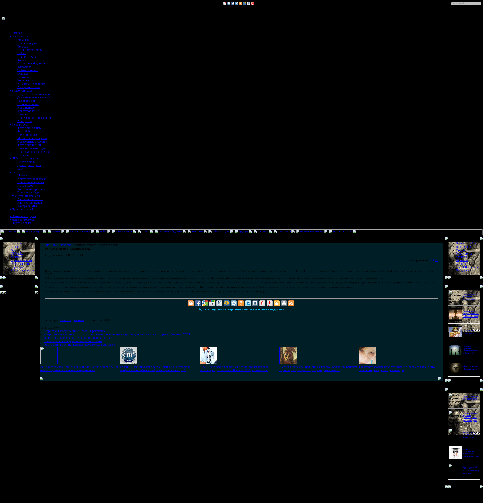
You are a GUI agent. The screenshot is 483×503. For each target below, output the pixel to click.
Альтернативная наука (31, 178)
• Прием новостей (21, 209)
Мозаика (22, 175)
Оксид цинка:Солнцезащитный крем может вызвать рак (80, 344)
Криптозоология (28, 111)
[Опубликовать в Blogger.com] (191, 303)
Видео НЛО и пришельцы (34, 94)
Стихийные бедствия (31, 63)
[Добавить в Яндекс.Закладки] (262, 303)
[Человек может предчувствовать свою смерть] (288, 363)
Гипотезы (23, 77)
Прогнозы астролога (30, 182)
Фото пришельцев (29, 128)
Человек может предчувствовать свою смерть (73, 341)
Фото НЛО (24, 131)
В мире (22, 114)
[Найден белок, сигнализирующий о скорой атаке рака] (208, 363)
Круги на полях (27, 134)
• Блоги (14, 172)
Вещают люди (26, 161)
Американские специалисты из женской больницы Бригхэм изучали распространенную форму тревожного (318, 368)
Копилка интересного (31, 189)
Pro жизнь (23, 39)
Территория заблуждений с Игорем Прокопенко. (75, 331)
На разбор (23, 155)
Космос (22, 60)
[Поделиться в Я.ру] (224, 3)
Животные (24, 66)
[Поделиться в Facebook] (232, 3)
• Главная (16, 33)
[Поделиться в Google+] (252, 3)
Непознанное (26, 107)
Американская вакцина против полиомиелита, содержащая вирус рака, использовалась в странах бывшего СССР (117, 334)
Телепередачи (26, 100)
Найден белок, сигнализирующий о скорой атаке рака (78, 337)
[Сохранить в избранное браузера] (277, 303)
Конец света (25, 80)
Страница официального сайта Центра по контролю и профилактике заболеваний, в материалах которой (155, 368)
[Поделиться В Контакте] (228, 3)
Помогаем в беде (28, 192)
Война (21, 53)
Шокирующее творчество (33, 151)
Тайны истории (27, 70)
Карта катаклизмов (29, 202)
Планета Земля (26, 56)
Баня (20, 168)
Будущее (22, 73)
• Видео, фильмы (21, 90)
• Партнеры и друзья (23, 216)
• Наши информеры (22, 219)
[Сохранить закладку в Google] (205, 303)
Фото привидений (29, 144)
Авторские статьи (28, 87)
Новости (65, 320)
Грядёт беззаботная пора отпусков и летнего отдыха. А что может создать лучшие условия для (397, 368)
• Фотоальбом (19, 124)
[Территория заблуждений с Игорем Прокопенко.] (49, 363)
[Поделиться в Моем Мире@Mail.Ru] (244, 3)
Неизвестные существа (32, 141)
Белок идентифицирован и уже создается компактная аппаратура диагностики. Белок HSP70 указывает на (234, 368)
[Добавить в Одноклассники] (240, 3)
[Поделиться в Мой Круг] (234, 303)
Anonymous (24, 121)
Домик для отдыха (29, 165)
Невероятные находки (31, 148)
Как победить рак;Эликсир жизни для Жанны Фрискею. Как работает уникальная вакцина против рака (79, 368)
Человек (22, 46)
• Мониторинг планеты (25, 195)
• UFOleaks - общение (24, 158)
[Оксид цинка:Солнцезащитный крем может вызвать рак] (367, 363)
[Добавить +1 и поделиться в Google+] (212, 303)
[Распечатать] (284, 303)
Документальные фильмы (34, 97)
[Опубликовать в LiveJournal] (248, 3)
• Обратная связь (20, 223)
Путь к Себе (25, 185)
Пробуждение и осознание (34, 117)
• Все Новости (19, 36)
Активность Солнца (30, 199)
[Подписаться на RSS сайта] (291, 303)
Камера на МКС (27, 206)
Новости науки (27, 43)
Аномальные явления (31, 83)
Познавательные (28, 104)
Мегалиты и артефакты (32, 138)
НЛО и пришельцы (29, 49)
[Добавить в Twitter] (236, 3)
